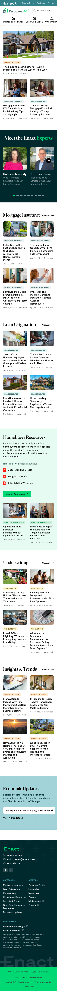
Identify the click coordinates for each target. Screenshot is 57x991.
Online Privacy (35, 977)
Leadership (33, 889)
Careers (32, 897)
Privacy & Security (43, 982)
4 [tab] (25, 195)
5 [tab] (28, 195)
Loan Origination (11, 889)
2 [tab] (17, 195)
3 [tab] (21, 195)
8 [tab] (39, 195)
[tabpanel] (14, 166)
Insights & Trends (12, 901)
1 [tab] (14, 195)
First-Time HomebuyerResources (14, 906)
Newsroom (33, 893)
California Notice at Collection (19, 982)
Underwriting (9, 893)
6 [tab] (32, 195)
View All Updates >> (14, 817)
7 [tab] (36, 195)
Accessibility (28, 986)
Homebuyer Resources (14, 897)
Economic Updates (12, 912)
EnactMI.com (28, 3)
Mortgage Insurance (13, 885)
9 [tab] (43, 195)
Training (41, 3)
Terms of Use (21, 977)
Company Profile (36, 885)
